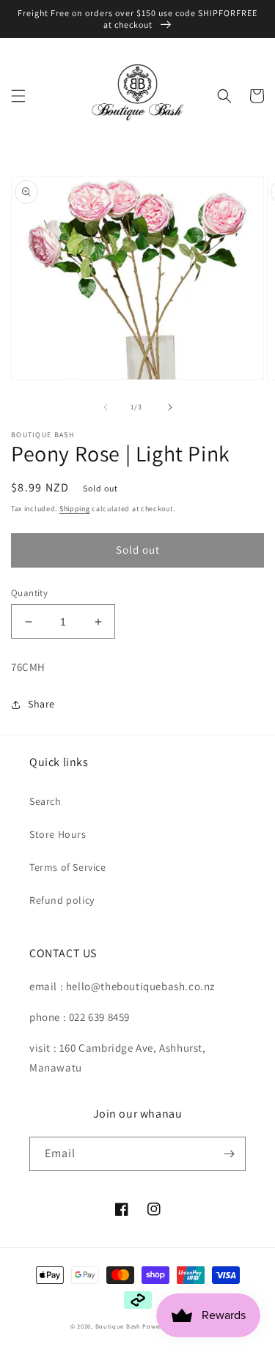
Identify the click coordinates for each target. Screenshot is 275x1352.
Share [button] (41, 703)
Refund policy (62, 900)
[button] (18, 96)
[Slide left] (105, 407)
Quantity (29, 593)
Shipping (74, 508)
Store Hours (58, 834)
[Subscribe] (229, 1154)
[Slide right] (170, 407)
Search (45, 801)
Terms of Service (67, 867)
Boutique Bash (118, 1326)
